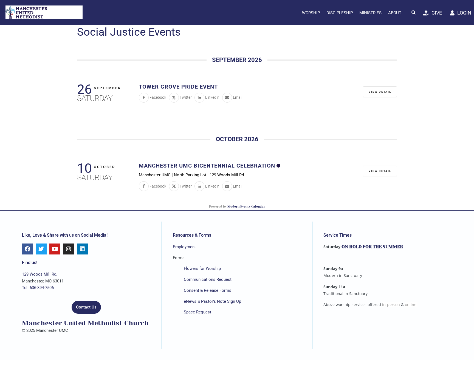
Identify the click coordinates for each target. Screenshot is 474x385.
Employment (184, 246)
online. (411, 304)
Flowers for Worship (202, 268)
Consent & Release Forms (207, 290)
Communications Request (208, 279)
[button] (414, 12)
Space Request (197, 312)
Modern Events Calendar (246, 206)
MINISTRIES (370, 12)
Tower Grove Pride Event (178, 86)
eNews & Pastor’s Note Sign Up (212, 301)
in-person (391, 304)
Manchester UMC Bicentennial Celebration (207, 165)
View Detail (380, 91)
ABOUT (394, 12)
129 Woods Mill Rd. (39, 274)
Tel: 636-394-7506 (38, 287)
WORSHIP (311, 12)
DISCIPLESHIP (339, 12)
